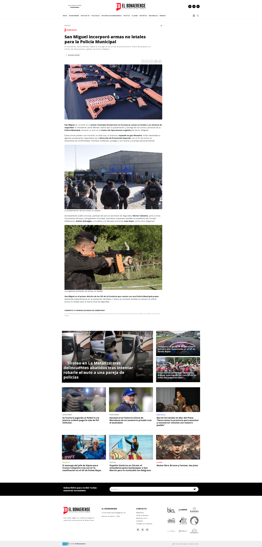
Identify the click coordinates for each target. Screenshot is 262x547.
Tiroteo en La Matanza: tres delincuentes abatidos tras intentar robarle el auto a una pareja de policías (98, 370)
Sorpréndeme (74, 7)
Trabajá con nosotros (144, 524)
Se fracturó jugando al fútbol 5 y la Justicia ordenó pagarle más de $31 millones (80, 420)
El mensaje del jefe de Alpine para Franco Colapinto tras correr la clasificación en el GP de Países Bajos (81, 468)
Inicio (65, 15)
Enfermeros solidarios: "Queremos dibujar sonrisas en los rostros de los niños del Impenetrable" (177, 375)
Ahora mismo (74, 15)
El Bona (135, 15)
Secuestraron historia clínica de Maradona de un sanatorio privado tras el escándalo (131, 420)
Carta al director (142, 515)
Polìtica (126, 15)
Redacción (140, 513)
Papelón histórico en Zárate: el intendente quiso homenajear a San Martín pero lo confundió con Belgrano (130, 468)
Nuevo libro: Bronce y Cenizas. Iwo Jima (177, 465)
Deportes (143, 15)
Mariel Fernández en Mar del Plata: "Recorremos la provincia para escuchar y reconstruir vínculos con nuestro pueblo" (178, 421)
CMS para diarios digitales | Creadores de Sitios (187, 544)
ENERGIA (163, 15)
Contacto (139, 521)
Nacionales (153, 15)
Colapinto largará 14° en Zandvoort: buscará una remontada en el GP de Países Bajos (177, 349)
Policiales (95, 15)
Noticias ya (85, 15)
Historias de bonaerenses (111, 15)
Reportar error (141, 518)
